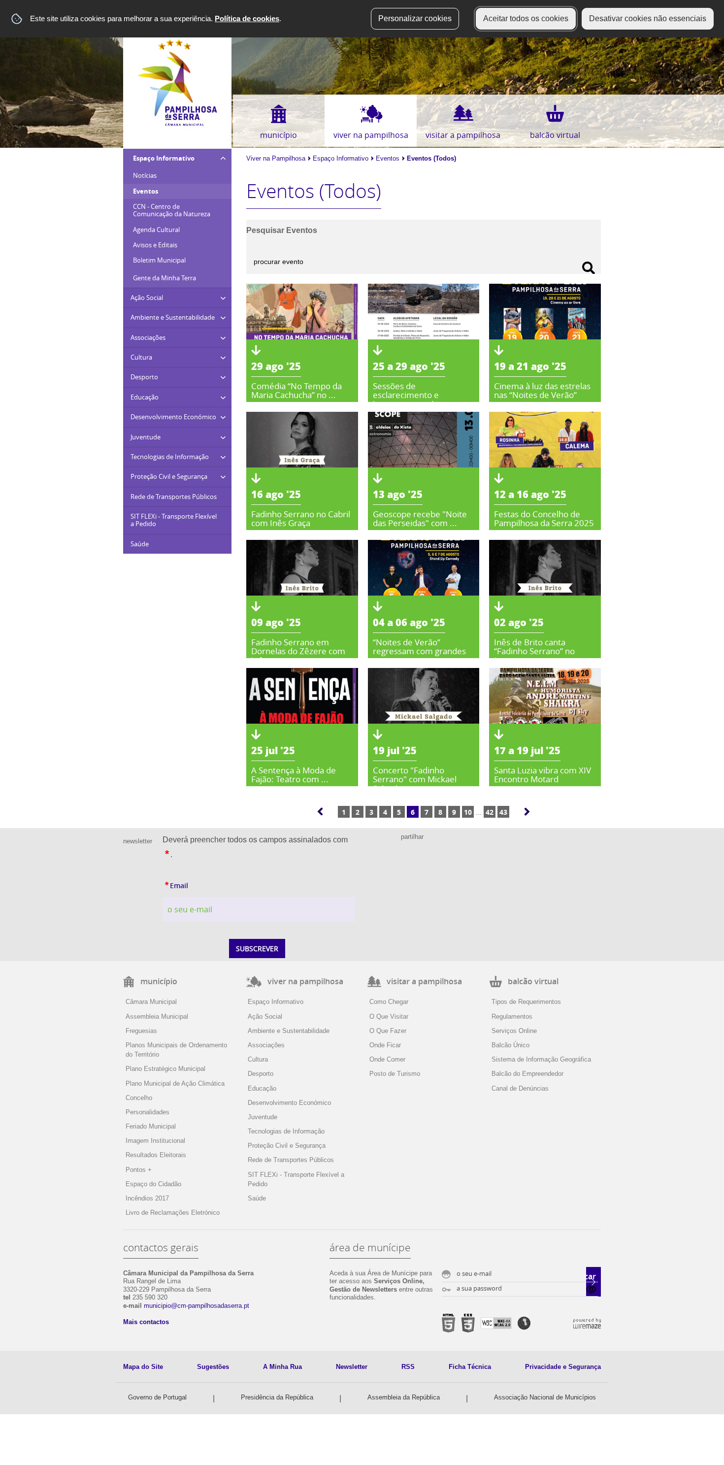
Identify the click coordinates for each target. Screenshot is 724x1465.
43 (503, 812)
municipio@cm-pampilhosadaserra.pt (196, 1305)
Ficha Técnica (470, 1366)
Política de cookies (247, 18)
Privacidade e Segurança (563, 1366)
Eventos (387, 158)
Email (198, 884)
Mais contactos (146, 1322)
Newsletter (351, 1366)
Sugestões (213, 1366)
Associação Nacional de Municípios (545, 1397)
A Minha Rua (282, 1366)
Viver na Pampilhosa (275, 158)
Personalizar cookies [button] (415, 18)
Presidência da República (277, 1397)
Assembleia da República (403, 1397)
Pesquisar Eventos (281, 230)
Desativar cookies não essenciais (647, 18)
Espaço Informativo (340, 158)
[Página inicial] (177, 124)
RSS (408, 1366)
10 (468, 812)
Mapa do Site (143, 1366)
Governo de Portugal (157, 1397)
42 (490, 812)
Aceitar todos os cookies (525, 18)
